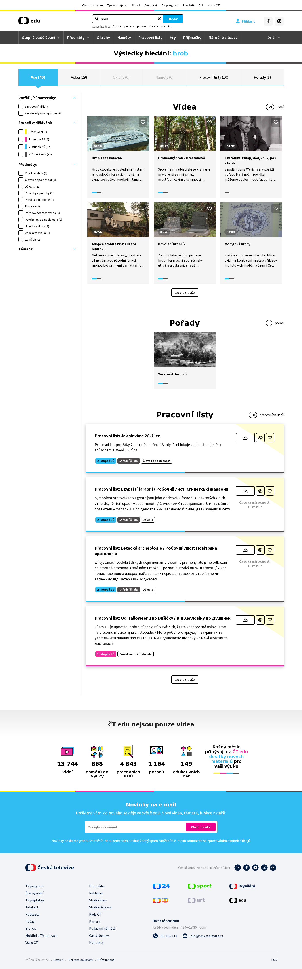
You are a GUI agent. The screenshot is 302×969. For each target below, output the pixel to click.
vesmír (165, 26)
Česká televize (92, 5)
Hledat (173, 19)
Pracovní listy (150, 38)
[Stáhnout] (245, 437)
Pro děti (188, 5)
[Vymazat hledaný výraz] (159, 19)
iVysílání (151, 5)
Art (201, 5)
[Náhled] (260, 437)
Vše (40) (38, 77)
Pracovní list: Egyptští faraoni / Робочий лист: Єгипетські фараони (161, 489)
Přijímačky (192, 38)
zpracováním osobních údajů (228, 840)
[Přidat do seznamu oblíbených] (143, 122)
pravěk (141, 26)
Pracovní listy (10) (213, 77)
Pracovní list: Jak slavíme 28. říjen (128, 435)
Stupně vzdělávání (38, 38)
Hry (173, 38)
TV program (169, 5)
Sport (136, 5)
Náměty (124, 38)
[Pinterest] (279, 21)
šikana (153, 26)
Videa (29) (79, 77)
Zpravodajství (117, 5)
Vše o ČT (214, 5)
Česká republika (123, 26)
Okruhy (103, 38)
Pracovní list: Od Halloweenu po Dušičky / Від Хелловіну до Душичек (163, 618)
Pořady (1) (262, 77)
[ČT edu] (29, 22)
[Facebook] (268, 21)
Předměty (76, 38)
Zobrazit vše (185, 292)
